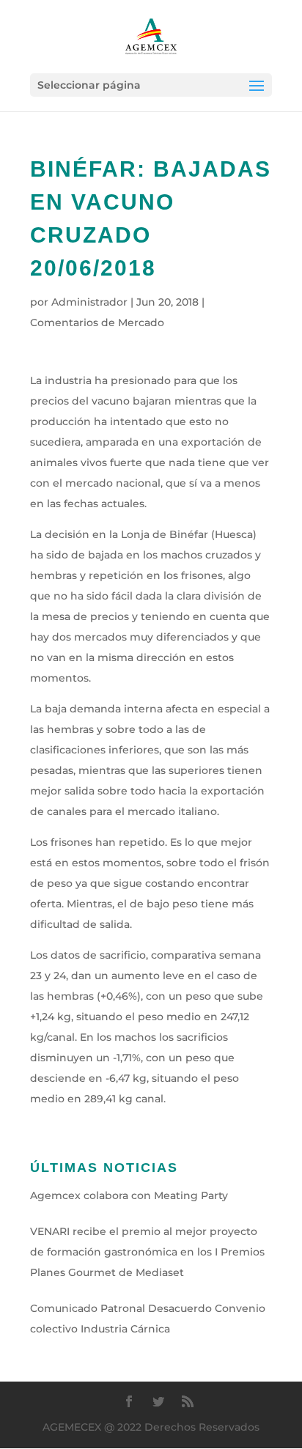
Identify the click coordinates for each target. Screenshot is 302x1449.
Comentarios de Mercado (97, 322)
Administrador (89, 302)
